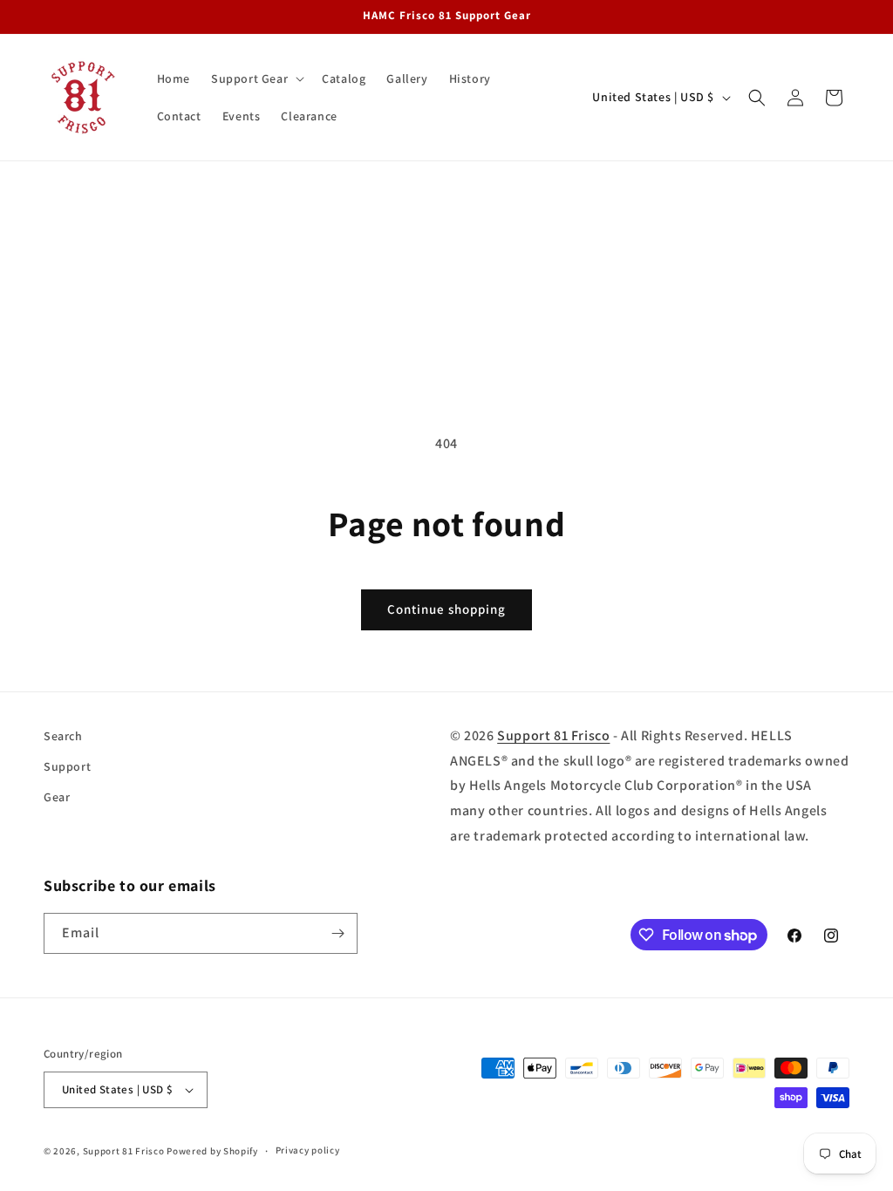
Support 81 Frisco (553, 735)
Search (63, 736)
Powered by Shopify (212, 1151)
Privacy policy (308, 1150)
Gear (57, 797)
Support (67, 766)
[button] (256, 78)
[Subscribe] (337, 933)
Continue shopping (446, 609)
